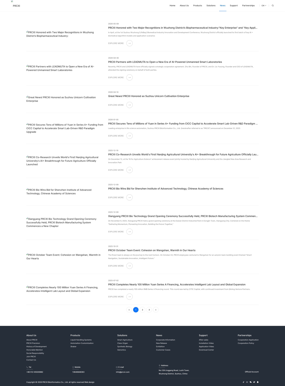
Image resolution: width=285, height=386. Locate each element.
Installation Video (206, 343)
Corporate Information (165, 340)
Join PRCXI (31, 356)
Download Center (206, 350)
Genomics (121, 350)
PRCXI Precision (33, 343)
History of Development (36, 346)
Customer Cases (163, 350)
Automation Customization (82, 343)
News (222, 5)
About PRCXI (31, 340)
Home (172, 5)
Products (197, 5)
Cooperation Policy (246, 343)
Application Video (206, 346)
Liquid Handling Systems (81, 340)
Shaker (73, 346)
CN (263, 5)
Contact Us (31, 360)
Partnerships (248, 5)
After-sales (203, 340)
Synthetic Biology (124, 346)
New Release (161, 343)
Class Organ (122, 343)
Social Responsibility (35, 353)
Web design (89, 382)
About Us (184, 5)
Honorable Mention (34, 350)
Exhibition (160, 346)
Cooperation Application (248, 340)
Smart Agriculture (124, 340)
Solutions (211, 5)
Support (234, 5)
